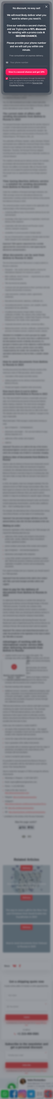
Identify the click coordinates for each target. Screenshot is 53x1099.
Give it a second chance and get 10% (26, 72)
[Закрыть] (46, 6)
